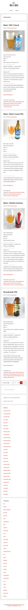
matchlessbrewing (7, 106)
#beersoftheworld (20, 101)
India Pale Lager (6, 551)
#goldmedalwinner (17, 375)
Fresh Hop (5, 530)
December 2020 (6, 410)
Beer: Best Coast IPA (13, 114)
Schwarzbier (6, 575)
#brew (4, 103)
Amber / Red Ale (6, 509)
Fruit (4, 533)
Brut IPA (5, 512)
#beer (10, 101)
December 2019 (6, 437)
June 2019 (5, 452)
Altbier (5, 506)
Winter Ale (5, 593)
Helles (4, 548)
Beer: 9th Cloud (11, 25)
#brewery (9, 103)
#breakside (5, 374)
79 (21, 382)
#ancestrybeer (12, 192)
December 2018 (6, 470)
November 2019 (6, 440)
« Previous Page (5, 383)
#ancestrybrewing (20, 192)
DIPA (4, 518)
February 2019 (6, 464)
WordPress (15, 605)
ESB (4, 524)
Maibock (5, 560)
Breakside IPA (10, 292)
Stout (4, 584)
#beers (13, 101)
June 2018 (5, 488)
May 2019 (5, 455)
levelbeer (21, 284)
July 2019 (5, 449)
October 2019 (6, 443)
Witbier (5, 596)
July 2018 (5, 485)
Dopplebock (6, 521)
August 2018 (6, 482)
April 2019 (5, 458)
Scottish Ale (6, 578)
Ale (4, 503)
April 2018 (5, 494)
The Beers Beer (14, 3)
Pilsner (5, 566)
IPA (14, 100)
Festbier (5, 527)
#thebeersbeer (6, 105)
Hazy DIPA (5, 539)
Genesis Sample (15, 604)
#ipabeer (19, 103)
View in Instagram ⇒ (8, 94)
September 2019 (7, 446)
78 (19, 382)
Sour (4, 581)
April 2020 (5, 425)
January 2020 (6, 434)
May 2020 (5, 422)
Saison (4, 572)
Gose (4, 536)
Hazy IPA (11, 100)
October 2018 (6, 476)
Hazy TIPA (5, 545)
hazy (14, 105)
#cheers (12, 103)
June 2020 (5, 419)
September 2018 (7, 479)
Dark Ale (5, 515)
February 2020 (6, 431)
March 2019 (5, 461)
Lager (4, 557)
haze (11, 105)
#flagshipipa (10, 375)
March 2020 (5, 428)
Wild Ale (5, 590)
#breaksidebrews (12, 374)
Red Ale (5, 569)
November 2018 (6, 473)
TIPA (4, 587)
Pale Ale (5, 563)
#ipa (16, 103)
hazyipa (17, 105)
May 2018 (5, 491)
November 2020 (6, 413)
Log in (19, 605)
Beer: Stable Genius (13, 202)
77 (16, 382)
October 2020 (6, 416)
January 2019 (6, 467)
